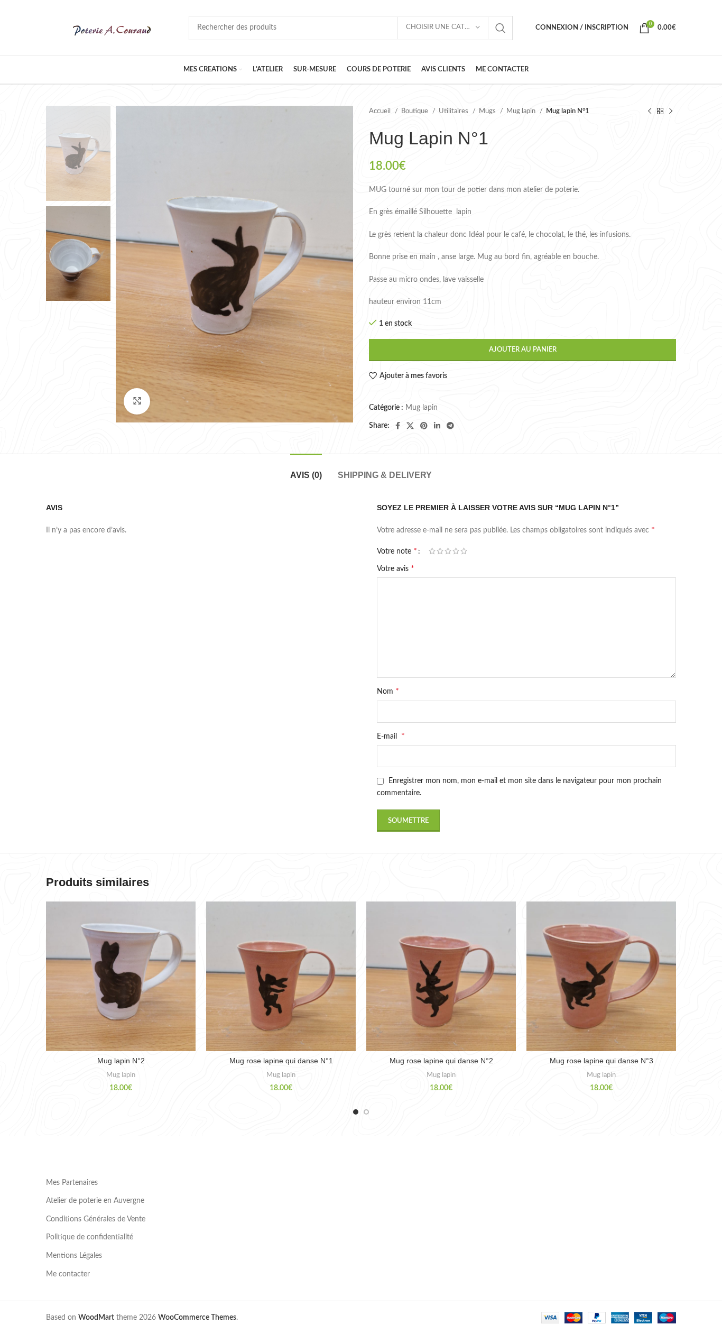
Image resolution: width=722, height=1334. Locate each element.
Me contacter (68, 1274)
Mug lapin (521, 111)
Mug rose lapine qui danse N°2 (441, 1060)
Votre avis (395, 568)
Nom (388, 691)
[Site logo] (112, 27)
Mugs (488, 111)
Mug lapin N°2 (121, 1060)
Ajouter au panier (523, 349)
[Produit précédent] (649, 111)
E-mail (391, 736)
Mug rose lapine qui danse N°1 (281, 1060)
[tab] (306, 470)
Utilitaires (454, 111)
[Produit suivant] (670, 111)
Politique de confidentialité (89, 1237)
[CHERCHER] (500, 28)
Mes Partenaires (72, 1182)
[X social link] (410, 426)
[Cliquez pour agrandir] (137, 401)
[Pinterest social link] (424, 426)
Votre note (397, 551)
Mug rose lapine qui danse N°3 (601, 1060)
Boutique (415, 111)
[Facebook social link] (397, 426)
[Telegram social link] (450, 426)
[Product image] (121, 976)
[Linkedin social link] (437, 426)
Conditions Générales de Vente (95, 1219)
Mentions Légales (74, 1255)
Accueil (380, 111)
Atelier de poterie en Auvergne (95, 1200)
